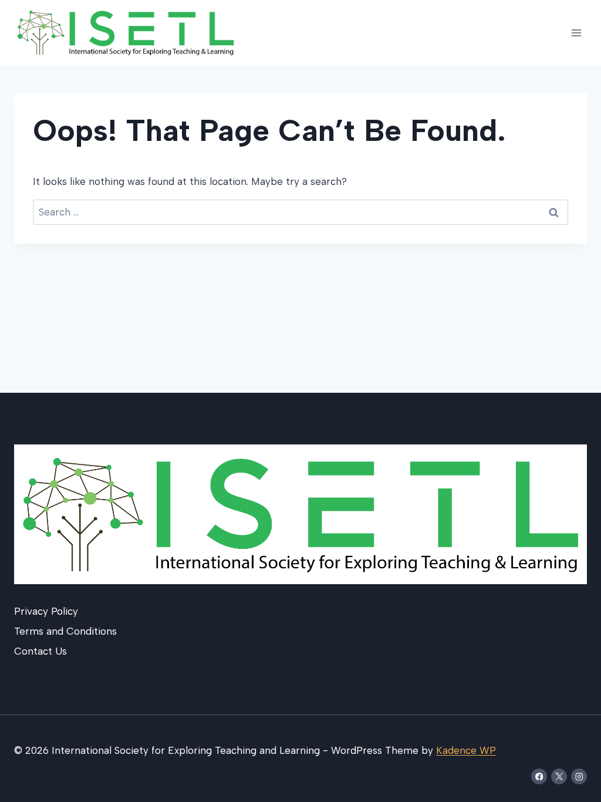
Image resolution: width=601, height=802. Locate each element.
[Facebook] (539, 776)
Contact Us (40, 651)
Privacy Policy (46, 611)
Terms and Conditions (65, 631)
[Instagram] (579, 776)
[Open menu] (576, 32)
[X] (559, 776)
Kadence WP (466, 750)
